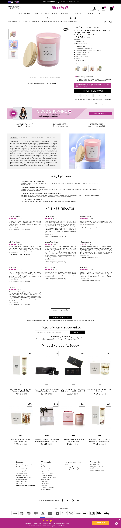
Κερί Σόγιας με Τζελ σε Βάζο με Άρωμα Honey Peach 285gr (20, 390)
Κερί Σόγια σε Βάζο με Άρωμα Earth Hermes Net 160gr (73, 440)
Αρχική (9, 21)
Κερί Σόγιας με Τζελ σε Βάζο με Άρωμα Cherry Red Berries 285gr (99, 440)
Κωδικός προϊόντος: (80, 34)
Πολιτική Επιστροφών (88, 104)
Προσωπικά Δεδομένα (47, 469)
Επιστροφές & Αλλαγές (22, 475)
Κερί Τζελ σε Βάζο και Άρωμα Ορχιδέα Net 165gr (99, 390)
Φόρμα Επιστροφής (21, 479)
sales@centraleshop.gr (96, 466)
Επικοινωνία (44, 481)
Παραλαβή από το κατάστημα (24, 467)
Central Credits (45, 483)
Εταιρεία (43, 465)
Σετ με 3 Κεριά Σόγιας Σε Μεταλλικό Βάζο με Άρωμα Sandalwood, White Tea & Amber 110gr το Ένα (47, 390)
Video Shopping (45, 485)
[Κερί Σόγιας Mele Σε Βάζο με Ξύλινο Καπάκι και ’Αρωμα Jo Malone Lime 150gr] (99, 68)
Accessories (65, 13)
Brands (98, 13)
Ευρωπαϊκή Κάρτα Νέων (48, 487)
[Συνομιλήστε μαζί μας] (116, 523)
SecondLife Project (46, 489)
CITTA (47, 385)
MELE (55, 83)
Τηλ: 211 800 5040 (95, 465)
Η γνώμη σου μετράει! (47, 475)
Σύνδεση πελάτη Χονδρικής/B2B (25, 485)
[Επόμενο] (111, 22)
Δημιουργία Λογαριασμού (72, 467)
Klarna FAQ (19, 483)
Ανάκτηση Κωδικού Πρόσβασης (74, 469)
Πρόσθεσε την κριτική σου (60, 318)
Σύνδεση (92, 10)
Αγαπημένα (103, 10)
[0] (103, 8)
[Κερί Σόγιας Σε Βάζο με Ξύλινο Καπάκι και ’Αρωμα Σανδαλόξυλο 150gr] (77, 68)
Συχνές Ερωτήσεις (46, 471)
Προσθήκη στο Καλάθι (93, 91)
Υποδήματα (45, 13)
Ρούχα (36, 13)
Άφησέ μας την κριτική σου (48, 477)
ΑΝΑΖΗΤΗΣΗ (78, 332)
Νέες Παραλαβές (25, 13)
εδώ (28, 184)
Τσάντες (55, 13)
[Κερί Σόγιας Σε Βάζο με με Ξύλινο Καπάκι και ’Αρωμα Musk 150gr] (45, 51)
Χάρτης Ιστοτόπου (46, 479)
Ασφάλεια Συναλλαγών (22, 473)
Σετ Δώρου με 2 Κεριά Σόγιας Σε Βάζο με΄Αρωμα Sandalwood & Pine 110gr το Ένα (47, 440)
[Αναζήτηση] (75, 18)
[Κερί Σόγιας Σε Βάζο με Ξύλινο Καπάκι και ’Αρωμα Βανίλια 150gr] (92, 68)
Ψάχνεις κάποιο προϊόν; (47, 473)
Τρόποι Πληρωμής (21, 471)
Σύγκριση (103, 95)
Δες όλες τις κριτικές (60, 310)
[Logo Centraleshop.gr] (60, 7)
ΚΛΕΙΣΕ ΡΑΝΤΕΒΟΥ (100, 113)
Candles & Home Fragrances (31, 21)
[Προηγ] (104, 22)
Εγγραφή (97, 10)
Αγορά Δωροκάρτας (22, 481)
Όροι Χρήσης (99, 104)
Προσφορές (89, 13)
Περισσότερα (102, 80)
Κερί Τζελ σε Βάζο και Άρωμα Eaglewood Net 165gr (20, 440)
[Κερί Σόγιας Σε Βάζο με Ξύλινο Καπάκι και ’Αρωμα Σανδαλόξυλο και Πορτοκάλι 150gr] (85, 68)
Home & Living (77, 13)
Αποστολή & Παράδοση (22, 469)
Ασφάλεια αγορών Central (23, 477)
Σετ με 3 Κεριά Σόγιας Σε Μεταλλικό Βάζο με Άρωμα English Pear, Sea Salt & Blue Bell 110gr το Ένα (73, 390)
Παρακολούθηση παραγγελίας (24, 465)
